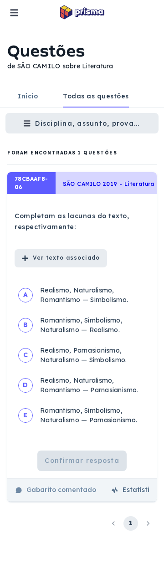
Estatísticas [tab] (142, 490)
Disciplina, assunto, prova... (87, 123)
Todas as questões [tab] (96, 96)
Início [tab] (28, 96)
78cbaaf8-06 (31, 182)
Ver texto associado (66, 257)
